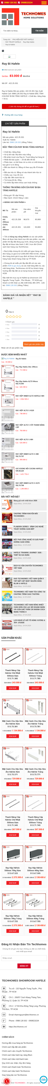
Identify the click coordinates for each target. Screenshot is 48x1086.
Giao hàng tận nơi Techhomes (14, 1075)
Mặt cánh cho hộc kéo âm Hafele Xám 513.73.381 (12, 724)
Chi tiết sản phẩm (15, 124)
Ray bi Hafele (10, 45)
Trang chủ (6, 39)
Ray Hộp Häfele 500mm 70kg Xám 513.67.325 (12, 870)
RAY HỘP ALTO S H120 (25, 410)
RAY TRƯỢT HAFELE (13, 42)
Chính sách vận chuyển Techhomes (17, 1051)
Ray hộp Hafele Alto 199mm (27, 367)
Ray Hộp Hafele (28, 42)
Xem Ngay (12, 688)
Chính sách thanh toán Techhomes (16, 1067)
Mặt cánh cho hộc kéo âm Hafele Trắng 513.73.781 (35, 724)
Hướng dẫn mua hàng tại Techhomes (17, 1043)
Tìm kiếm (39, 31)
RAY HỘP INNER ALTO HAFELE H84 (30, 396)
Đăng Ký (24, 966)
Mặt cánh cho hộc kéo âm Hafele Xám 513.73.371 (12, 772)
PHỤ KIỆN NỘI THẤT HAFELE (23, 39)
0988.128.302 (15, 142)
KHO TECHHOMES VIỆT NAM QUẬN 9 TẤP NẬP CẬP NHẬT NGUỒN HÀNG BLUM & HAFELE (29, 581)
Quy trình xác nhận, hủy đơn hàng (16, 1063)
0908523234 (26, 2)
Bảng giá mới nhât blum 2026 (25, 501)
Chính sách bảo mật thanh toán (15, 1059)
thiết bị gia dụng (14, 266)
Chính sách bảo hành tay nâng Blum (17, 1055)
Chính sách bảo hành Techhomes (16, 1071)
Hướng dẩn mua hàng (13, 115)
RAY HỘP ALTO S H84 (24, 439)
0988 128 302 (10, 2)
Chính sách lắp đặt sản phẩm (14, 1047)
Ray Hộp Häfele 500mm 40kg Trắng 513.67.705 (35, 919)
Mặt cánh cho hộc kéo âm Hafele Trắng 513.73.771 (35, 772)
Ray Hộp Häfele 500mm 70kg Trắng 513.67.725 (13, 919)
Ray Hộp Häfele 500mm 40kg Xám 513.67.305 (35, 870)
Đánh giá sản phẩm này (34, 344)
